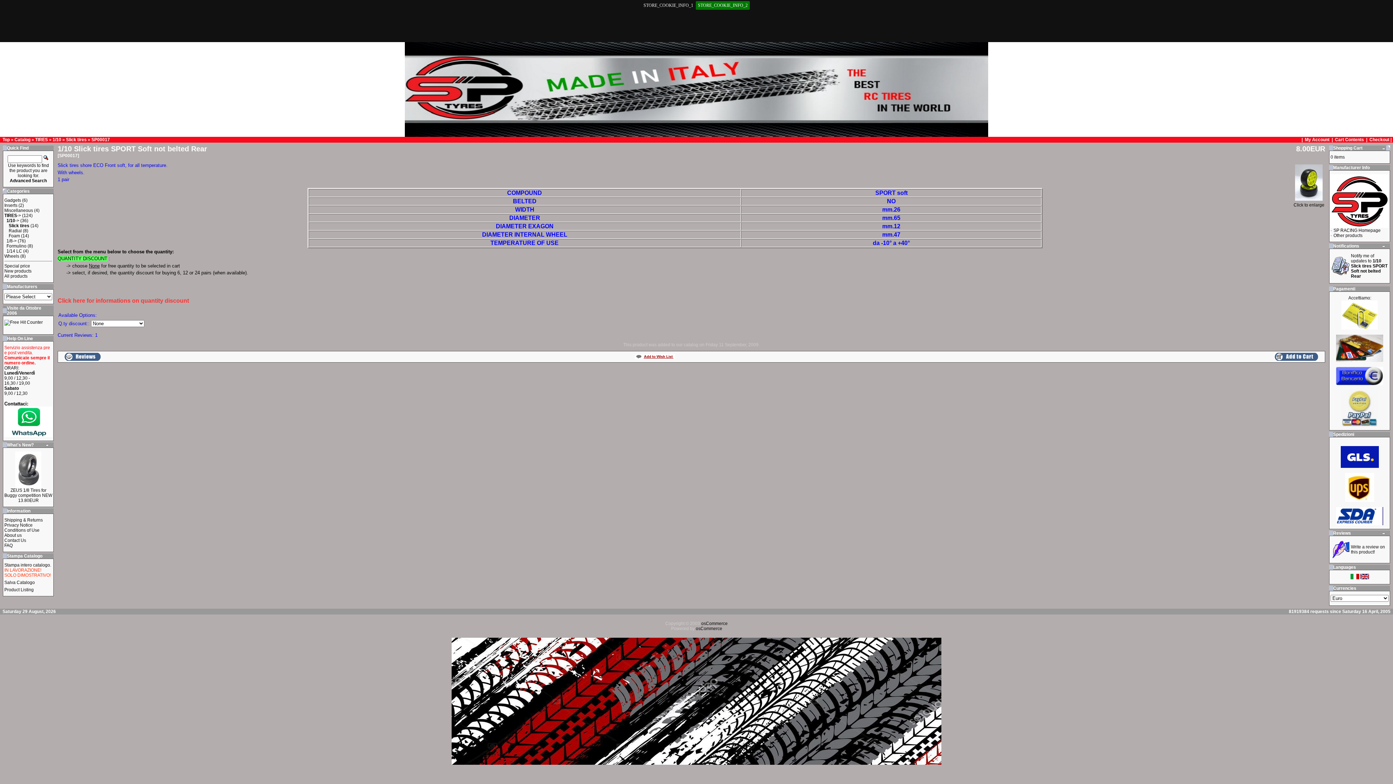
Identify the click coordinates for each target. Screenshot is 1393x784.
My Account (1318, 139)
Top (6, 139)
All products (16, 276)
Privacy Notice (18, 525)
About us (13, 535)
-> (12, 215)
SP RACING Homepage (1357, 230)
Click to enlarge (1309, 205)
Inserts (10, 205)
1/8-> (12, 241)
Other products (1348, 235)
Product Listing (19, 589)
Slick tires (76, 139)
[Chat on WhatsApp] (28, 435)
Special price (17, 266)
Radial (15, 230)
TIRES (41, 139)
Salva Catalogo (19, 582)
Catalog (22, 139)
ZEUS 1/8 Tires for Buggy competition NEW (28, 493)
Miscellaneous (18, 210)
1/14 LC (14, 251)
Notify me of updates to (1369, 266)
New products (18, 271)
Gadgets (12, 200)
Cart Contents (1349, 139)
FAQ (8, 545)
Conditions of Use (22, 530)
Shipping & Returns (23, 520)
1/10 (57, 139)
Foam (14, 235)
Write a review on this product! (1368, 549)
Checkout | (1381, 139)
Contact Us (15, 540)
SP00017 (100, 139)
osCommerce (714, 623)
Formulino (16, 246)
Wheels (11, 256)
